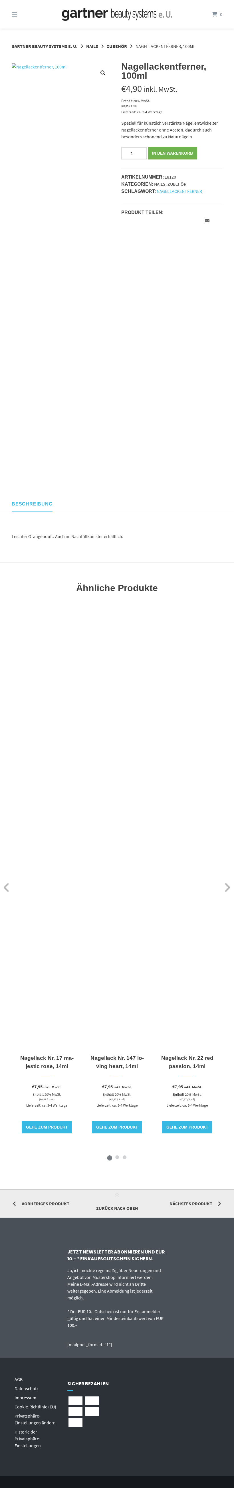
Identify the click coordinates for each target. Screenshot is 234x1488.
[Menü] (24, 14)
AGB (19, 1379)
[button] (103, 73)
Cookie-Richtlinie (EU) (35, 1407)
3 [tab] (124, 1157)
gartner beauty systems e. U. (45, 46)
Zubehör (117, 46)
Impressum (25, 1397)
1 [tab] (109, 1157)
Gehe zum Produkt (47, 1127)
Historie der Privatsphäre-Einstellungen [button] (28, 1438)
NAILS (92, 46)
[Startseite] (117, 14)
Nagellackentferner (179, 191)
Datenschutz (27, 1388)
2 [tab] (117, 1157)
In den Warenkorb (172, 153)
